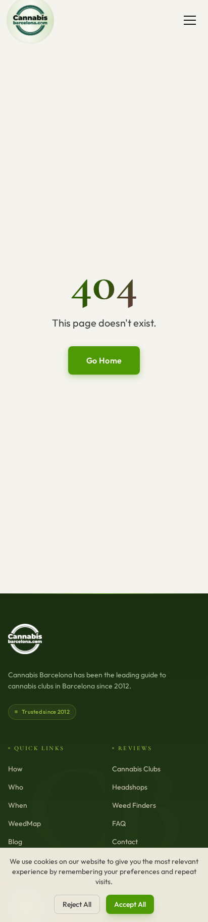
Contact (125, 841)
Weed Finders (134, 805)
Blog (15, 841)
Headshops (129, 787)
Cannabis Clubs (136, 768)
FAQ (119, 823)
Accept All (130, 904)
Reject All (77, 904)
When (17, 805)
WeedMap (24, 823)
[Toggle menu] (190, 20)
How (15, 768)
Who (15, 787)
